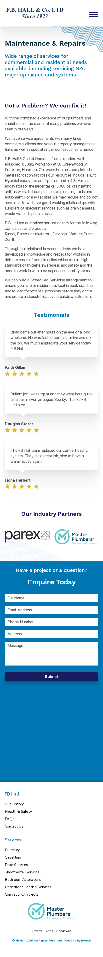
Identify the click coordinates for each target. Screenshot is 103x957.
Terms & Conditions (57, 931)
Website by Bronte (77, 940)
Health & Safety (18, 811)
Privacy (37, 931)
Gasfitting (13, 857)
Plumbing (12, 850)
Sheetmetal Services (22, 872)
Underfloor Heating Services (28, 887)
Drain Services (16, 864)
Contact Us (14, 826)
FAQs (9, 819)
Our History (14, 804)
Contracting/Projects (22, 894)
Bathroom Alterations (23, 879)
